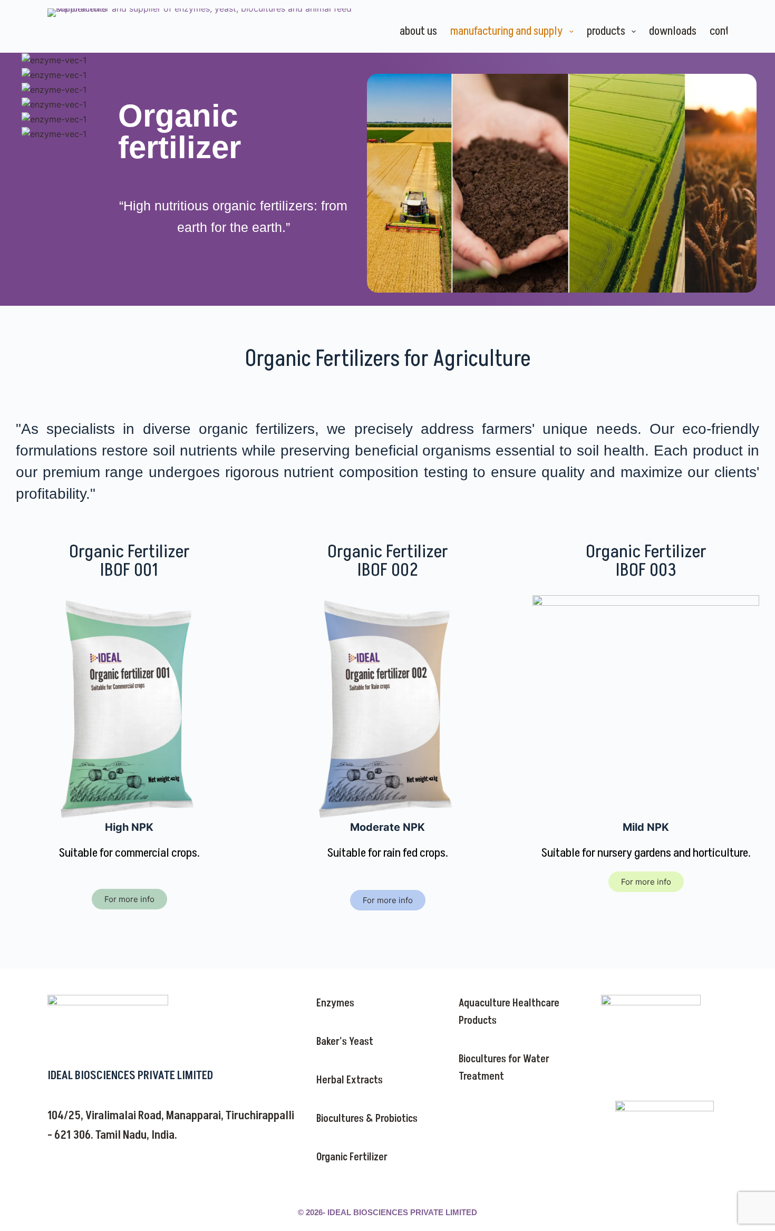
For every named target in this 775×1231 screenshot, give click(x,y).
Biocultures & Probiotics (367, 1118)
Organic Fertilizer (352, 1157)
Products (606, 31)
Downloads (672, 31)
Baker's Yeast (344, 1041)
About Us (418, 31)
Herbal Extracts (349, 1080)
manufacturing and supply (506, 31)
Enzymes (335, 1003)
